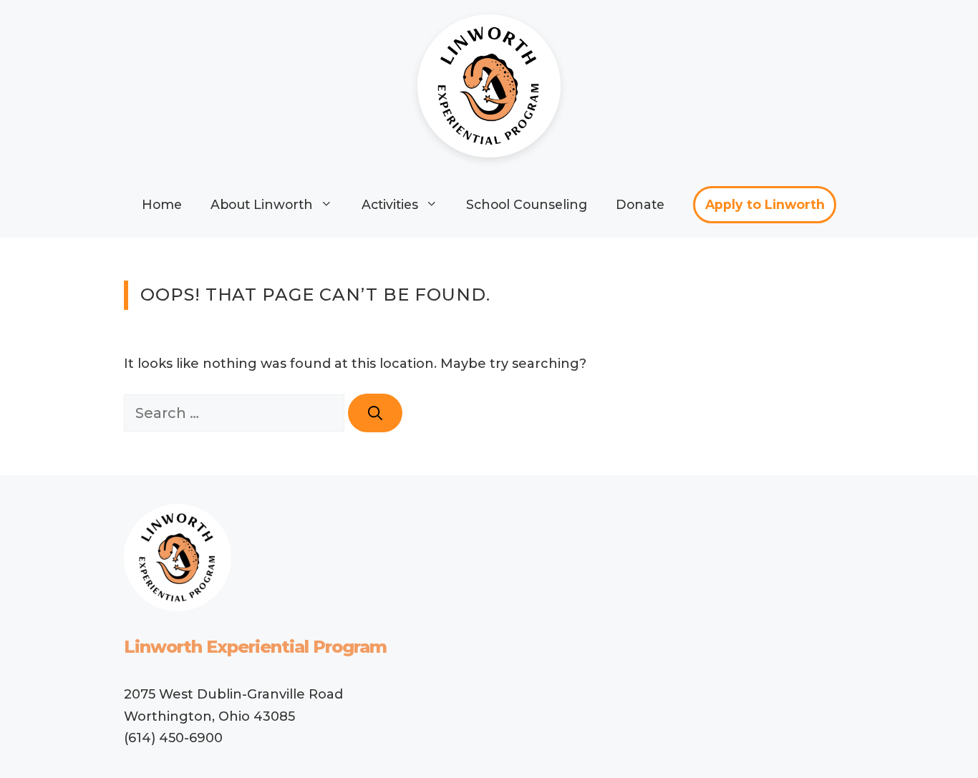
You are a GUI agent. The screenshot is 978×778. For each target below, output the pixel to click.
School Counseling (526, 204)
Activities (390, 204)
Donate (640, 204)
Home (162, 204)
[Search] (375, 413)
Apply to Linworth (765, 204)
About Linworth (261, 204)
